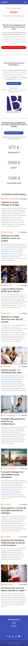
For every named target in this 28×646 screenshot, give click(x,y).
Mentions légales (14, 619)
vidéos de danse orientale (14, 601)
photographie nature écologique (16, 221)
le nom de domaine (14, 8)
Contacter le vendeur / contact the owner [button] (13, 47)
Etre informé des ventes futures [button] (13, 132)
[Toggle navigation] (25, 2)
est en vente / (14, 16)
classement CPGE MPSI (7, 383)
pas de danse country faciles (15, 298)
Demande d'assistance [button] (13, 83)
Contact (14, 626)
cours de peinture (16, 559)
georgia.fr (14, 12)
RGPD (14, 623)
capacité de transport (6, 491)
